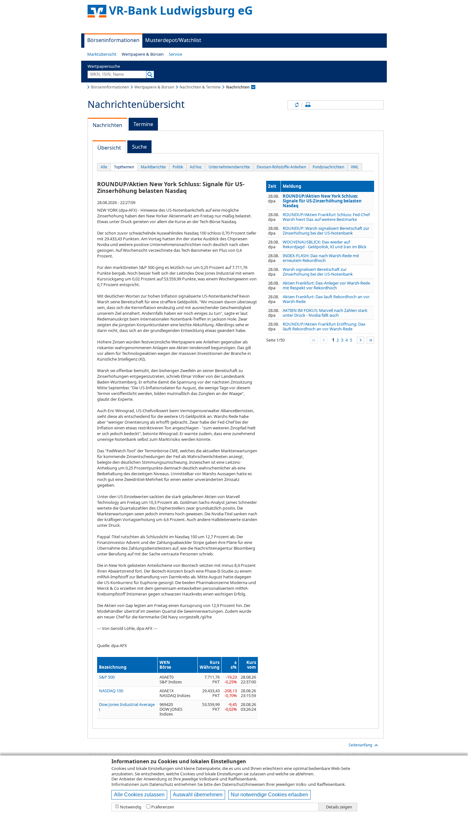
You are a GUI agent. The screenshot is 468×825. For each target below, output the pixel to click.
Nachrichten (107, 125)
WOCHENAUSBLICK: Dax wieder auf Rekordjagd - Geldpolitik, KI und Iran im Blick (324, 244)
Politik (178, 167)
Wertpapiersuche (104, 66)
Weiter (360, 340)
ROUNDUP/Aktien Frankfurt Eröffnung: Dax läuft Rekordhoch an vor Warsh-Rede (324, 326)
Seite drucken (307, 105)
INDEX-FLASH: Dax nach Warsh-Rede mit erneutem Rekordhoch (321, 258)
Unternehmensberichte (229, 167)
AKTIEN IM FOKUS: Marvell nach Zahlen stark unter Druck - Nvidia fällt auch (325, 312)
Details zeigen (339, 807)
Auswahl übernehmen (198, 794)
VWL (354, 167)
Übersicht (109, 147)
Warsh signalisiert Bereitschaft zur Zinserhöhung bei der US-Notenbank (318, 271)
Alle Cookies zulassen (139, 794)
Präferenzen (162, 807)
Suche (139, 146)
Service (175, 54)
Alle (104, 167)
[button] (102, 54)
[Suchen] (150, 74)
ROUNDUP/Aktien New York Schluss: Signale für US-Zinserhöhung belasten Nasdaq (322, 200)
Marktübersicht (102, 54)
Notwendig (130, 807)
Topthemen (124, 167)
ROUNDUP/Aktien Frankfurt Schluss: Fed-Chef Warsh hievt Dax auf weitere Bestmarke (326, 217)
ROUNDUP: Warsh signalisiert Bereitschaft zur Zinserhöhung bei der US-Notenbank (326, 230)
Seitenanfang (360, 745)
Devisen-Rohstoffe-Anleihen (281, 167)
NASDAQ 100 (111, 691)
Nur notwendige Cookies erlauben (269, 794)
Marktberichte (153, 167)
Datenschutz (161, 784)
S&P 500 (107, 677)
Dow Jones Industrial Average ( (127, 707)
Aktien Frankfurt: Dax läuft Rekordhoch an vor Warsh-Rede (326, 299)
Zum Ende (370, 340)
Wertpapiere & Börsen (143, 54)
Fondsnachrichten (328, 167)
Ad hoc (196, 167)
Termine (143, 124)
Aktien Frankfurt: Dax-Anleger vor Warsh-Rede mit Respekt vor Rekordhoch (326, 285)
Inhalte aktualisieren (296, 105)
